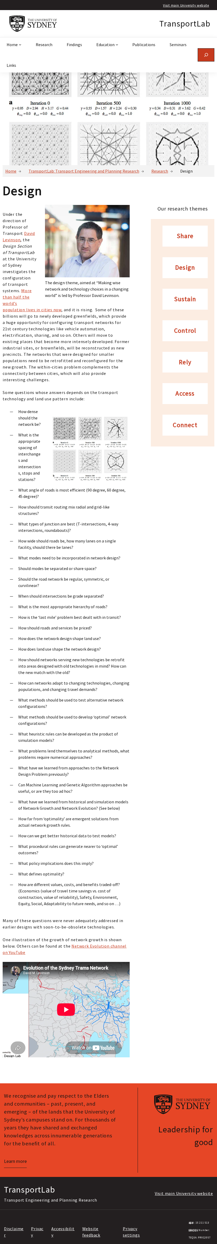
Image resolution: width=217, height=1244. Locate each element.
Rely (185, 362)
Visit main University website (186, 5)
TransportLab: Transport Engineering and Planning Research (84, 171)
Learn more (15, 1161)
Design (185, 267)
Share (185, 236)
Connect (185, 425)
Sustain (185, 299)
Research (159, 171)
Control (185, 331)
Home (10, 171)
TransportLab (184, 23)
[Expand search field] (206, 54)
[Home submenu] (20, 44)
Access (185, 393)
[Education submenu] (117, 44)
